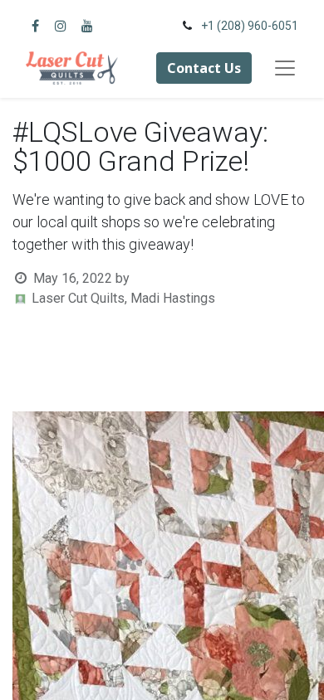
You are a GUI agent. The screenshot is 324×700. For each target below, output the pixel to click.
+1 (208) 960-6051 (249, 25)
